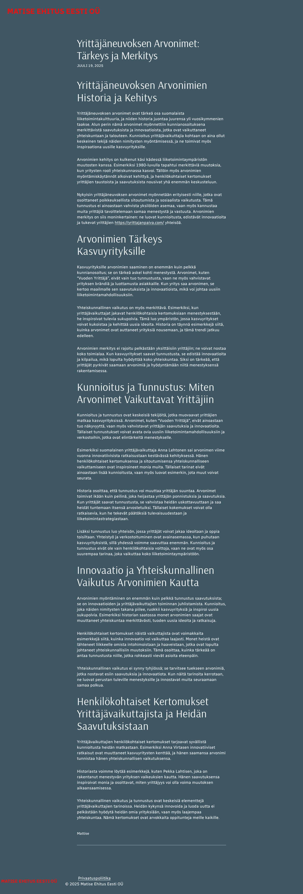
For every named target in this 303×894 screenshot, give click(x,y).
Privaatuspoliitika (94, 878)
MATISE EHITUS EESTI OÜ (53, 11)
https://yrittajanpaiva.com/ (139, 222)
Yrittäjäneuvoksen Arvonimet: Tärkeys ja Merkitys (138, 49)
